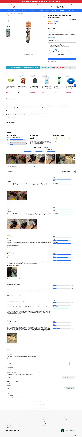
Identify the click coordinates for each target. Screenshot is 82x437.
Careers (7, 417)
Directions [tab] (21, 102)
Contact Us (26, 417)
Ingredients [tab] (15, 102)
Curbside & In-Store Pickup (65, 417)
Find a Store (62, 415)
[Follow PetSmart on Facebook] (7, 430)
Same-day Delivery (63, 419)
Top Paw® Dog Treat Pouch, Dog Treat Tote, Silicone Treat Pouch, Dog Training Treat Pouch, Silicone (34, 87)
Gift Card (9, 4)
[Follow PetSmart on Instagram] (10, 430)
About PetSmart (9, 415)
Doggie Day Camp (45, 419)
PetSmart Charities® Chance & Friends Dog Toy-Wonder (23, 87)
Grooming (44, 415)
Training (43, 421)
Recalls (35, 435)
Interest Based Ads (50, 435)
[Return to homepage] (15, 7)
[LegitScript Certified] (62, 430)
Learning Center (9, 423)
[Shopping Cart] (74, 7)
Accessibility (26, 423)
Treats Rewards (9, 419)
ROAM (49, 19)
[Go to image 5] (8, 35)
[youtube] (18, 430)
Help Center (26, 415)
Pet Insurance (44, 425)
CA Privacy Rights (64, 435)
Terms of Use (39, 435)
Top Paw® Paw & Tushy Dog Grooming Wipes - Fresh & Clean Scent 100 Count (46, 87)
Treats (10, 13)
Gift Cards (8, 421)
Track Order (26, 419)
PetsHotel (43, 417)
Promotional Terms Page (45, 408)
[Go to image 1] (8, 17)
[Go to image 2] (8, 21)
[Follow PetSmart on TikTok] (15, 430)
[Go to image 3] (8, 26)
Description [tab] (9, 102)
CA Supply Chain (57, 435)
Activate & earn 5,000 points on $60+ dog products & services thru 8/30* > (41, 1)
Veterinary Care (45, 423)
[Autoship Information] (60, 44)
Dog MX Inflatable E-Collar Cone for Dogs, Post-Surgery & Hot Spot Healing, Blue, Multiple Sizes (71, 87)
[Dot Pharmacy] (71, 430)
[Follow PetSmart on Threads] (12, 430)
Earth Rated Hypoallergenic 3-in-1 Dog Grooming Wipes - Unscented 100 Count (58, 87)
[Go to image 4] (8, 31)
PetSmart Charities (9, 427)
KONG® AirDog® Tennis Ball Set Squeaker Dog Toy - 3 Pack (11, 87)
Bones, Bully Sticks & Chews (18, 13)
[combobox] (39, 7)
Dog (7, 13)
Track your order (16, 4)
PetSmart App (8, 425)
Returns (25, 421)
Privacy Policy (44, 435)
